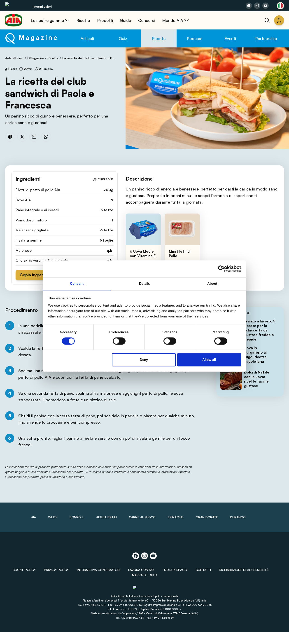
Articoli (87, 38)
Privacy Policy (56, 570)
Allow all (209, 360)
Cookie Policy (24, 570)
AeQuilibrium (14, 58)
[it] (280, 5)
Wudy (52, 517)
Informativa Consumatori (98, 570)
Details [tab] (144, 283)
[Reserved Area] (279, 20)
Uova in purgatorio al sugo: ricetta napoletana (255, 354)
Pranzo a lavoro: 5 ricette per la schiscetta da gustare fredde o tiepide (259, 330)
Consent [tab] (77, 283)
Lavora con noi (141, 570)
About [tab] (212, 283)
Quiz (123, 38)
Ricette (158, 38)
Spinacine (176, 517)
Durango (238, 517)
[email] (34, 137)
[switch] (119, 341)
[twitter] (22, 137)
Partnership (266, 38)
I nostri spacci (175, 570)
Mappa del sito (144, 575)
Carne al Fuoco (142, 517)
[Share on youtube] (265, 5)
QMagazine (35, 58)
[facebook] (10, 137)
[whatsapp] (46, 137)
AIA (33, 517)
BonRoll (77, 517)
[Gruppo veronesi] (144, 589)
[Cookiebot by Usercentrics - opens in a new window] (221, 268)
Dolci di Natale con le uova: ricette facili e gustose (256, 379)
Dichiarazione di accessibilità (243, 570)
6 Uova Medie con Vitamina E (143, 253)
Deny (144, 360)
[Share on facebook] (249, 5)
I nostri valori (42, 6)
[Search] (267, 20)
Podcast (195, 38)
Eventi (230, 38)
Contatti (203, 570)
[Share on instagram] (257, 5)
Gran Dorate (207, 517)
